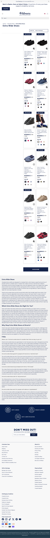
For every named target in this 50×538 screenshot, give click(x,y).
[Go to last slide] (1, 1)
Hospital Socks (5, 498)
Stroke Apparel (5, 508)
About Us (37, 444)
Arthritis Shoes (38, 476)
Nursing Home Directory (7, 458)
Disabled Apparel (38, 482)
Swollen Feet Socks (6, 512)
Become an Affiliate (39, 460)
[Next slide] (48, 1)
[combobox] (25, 18)
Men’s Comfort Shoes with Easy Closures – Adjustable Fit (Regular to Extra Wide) (41, 170)
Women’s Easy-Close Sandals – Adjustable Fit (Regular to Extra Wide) (42, 53)
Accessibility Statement (7, 460)
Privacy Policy (38, 450)
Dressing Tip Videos (39, 448)
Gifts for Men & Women (7, 472)
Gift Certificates (5, 474)
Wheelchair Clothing (6, 514)
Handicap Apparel (38, 486)
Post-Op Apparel (5, 504)
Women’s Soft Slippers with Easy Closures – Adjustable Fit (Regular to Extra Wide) (28, 170)
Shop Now (5, 8)
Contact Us (4, 456)
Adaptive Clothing (39, 470)
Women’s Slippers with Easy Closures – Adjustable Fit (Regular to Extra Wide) (28, 92)
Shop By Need (10, 23)
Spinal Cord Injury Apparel (7, 506)
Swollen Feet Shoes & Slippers (8, 510)
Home (4, 23)
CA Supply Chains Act (39, 458)
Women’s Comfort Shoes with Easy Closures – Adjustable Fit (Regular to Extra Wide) (41, 93)
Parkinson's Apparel (6, 502)
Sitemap (36, 454)
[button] (2, 13)
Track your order (5, 450)
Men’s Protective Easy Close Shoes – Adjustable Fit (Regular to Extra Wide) (29, 247)
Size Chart (4, 454)
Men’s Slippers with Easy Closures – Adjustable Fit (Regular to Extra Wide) (28, 54)
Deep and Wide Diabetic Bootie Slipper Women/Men (29, 131)
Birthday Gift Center (6, 470)
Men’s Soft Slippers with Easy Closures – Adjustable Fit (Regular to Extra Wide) (41, 247)
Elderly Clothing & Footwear (41, 484)
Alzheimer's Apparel (39, 472)
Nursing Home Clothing (7, 500)
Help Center (4, 446)
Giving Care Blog (38, 456)
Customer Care (6, 444)
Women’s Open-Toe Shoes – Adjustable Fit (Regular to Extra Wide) (42, 131)
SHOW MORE (35, 269)
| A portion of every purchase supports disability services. (25, 5)
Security (36, 452)
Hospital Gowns (5, 496)
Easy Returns (5, 452)
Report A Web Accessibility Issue (9, 462)
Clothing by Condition (7, 494)
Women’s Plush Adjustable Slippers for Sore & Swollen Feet (28, 209)
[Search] (2, 18)
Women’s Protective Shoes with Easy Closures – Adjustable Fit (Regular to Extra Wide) (42, 210)
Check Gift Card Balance (7, 476)
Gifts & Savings (6, 468)
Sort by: (32, 30)
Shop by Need (38, 468)
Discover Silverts (38, 446)
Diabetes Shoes (38, 480)
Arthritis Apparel (38, 474)
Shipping (3, 448)
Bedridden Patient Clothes (40, 478)
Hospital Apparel (38, 488)
